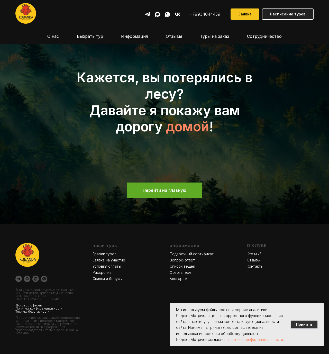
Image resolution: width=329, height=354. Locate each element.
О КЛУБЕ (257, 245)
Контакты (255, 266)
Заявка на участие (109, 260)
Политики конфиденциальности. (255, 339)
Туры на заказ (214, 36)
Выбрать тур (90, 36)
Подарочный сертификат (192, 254)
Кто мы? (254, 254)
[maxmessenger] (157, 14)
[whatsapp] (167, 14)
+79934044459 (205, 14)
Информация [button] (134, 36)
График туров (104, 254)
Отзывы (174, 36)
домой (187, 127)
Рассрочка (102, 272)
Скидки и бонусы (107, 278)
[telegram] (147, 14)
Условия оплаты (107, 266)
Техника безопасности (32, 311)
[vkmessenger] (35, 279)
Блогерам (178, 278)
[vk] (177, 14)
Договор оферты (28, 305)
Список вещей (182, 266)
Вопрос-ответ (182, 260)
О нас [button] (53, 36)
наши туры (105, 245)
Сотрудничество (264, 36)
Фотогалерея (182, 272)
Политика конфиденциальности (38, 308)
